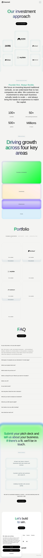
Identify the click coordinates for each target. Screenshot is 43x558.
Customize (11, 553)
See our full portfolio (21, 23)
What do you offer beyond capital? (9, 401)
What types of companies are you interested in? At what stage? (15, 360)
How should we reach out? (7, 412)
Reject (11, 550)
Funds (26, 236)
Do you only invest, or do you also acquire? (11, 345)
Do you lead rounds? (6, 386)
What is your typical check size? (8, 365)
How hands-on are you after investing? (10, 407)
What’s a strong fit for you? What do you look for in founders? (15, 375)
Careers (28, 535)
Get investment (21, 335)
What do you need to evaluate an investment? (11, 396)
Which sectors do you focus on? (8, 370)
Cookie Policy (9, 543)
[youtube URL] (27, 541)
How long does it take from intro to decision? (11, 391)
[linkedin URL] (23, 541)
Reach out (21, 527)
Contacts (32, 535)
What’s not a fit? (5, 381)
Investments (21, 236)
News (24, 535)
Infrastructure (33, 236)
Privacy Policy (38, 555)
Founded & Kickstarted (11, 236)
